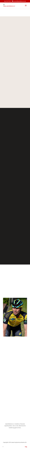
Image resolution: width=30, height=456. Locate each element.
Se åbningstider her (8, 409)
